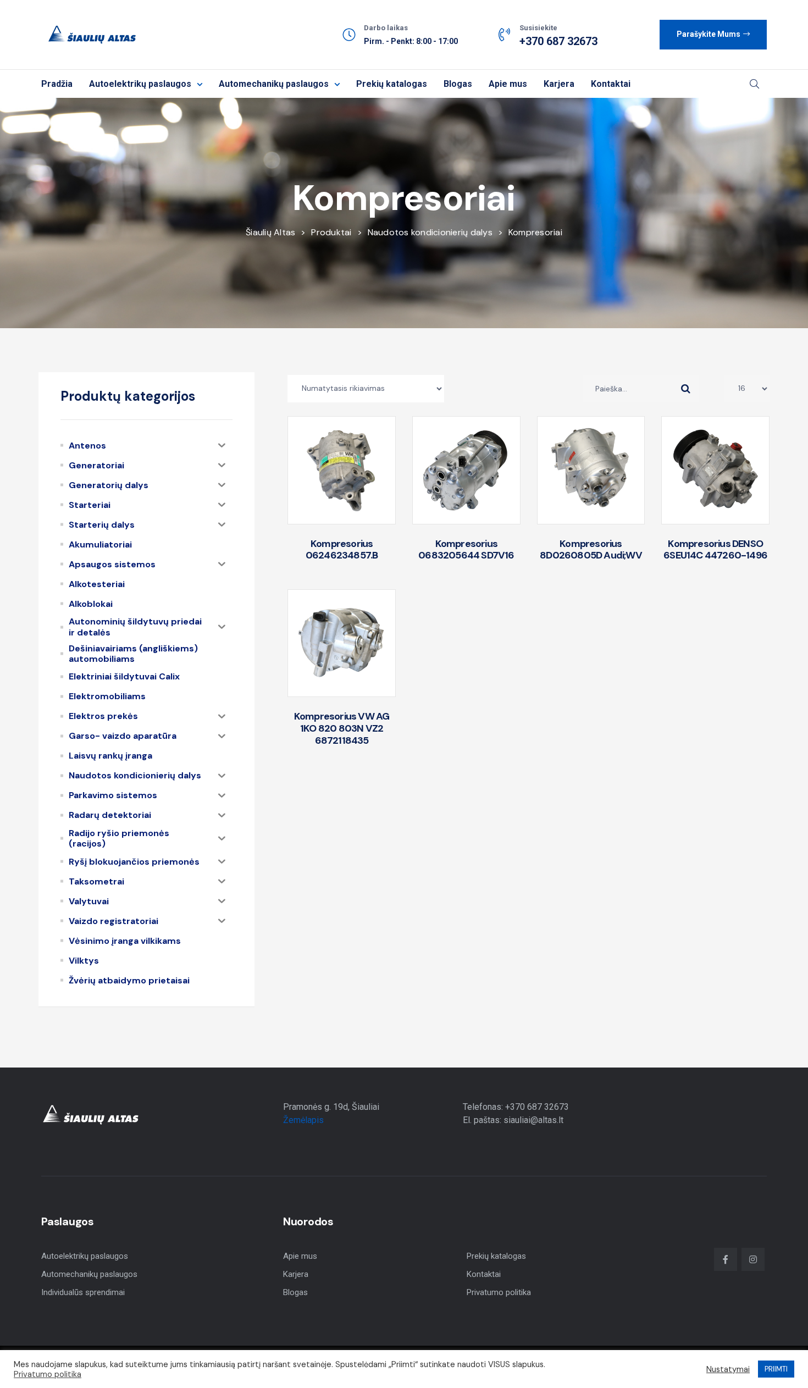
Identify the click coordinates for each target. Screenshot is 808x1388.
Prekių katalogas (391, 84)
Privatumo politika (499, 1292)
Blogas (458, 84)
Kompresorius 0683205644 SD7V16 (466, 549)
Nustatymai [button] (728, 1369)
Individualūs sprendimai (83, 1292)
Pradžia (57, 84)
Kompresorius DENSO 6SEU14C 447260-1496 (715, 549)
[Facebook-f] (725, 1259)
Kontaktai (610, 84)
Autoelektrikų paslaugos (140, 84)
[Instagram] (753, 1259)
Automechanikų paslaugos (274, 84)
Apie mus (508, 84)
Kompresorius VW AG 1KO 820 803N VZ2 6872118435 (342, 728)
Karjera (559, 84)
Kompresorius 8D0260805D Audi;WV (591, 549)
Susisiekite (538, 28)
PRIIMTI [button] (776, 1369)
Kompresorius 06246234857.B (342, 549)
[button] (713, 34)
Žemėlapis (303, 1120)
